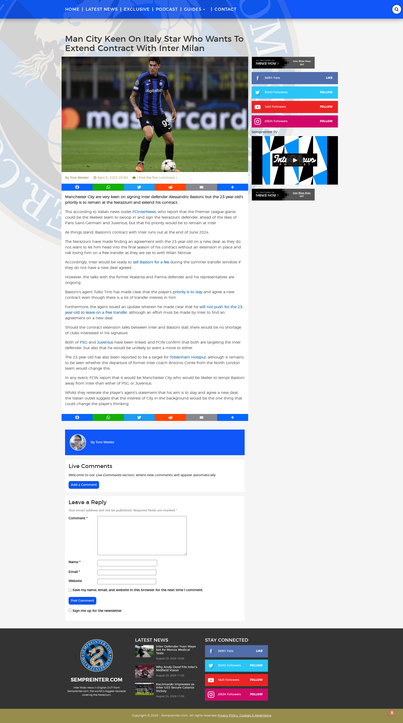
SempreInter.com (96, 679)
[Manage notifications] (392, 712)
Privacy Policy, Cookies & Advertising (244, 715)
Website (75, 581)
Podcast (167, 9)
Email (74, 572)
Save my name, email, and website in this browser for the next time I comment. (138, 590)
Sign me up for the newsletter (97, 611)
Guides (193, 9)
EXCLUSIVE (137, 9)
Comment (78, 518)
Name (74, 562)
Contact (226, 9)
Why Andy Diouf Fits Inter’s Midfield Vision (176, 669)
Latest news (102, 9)
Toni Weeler (79, 177)
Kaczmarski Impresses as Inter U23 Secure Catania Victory (175, 688)
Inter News (302, 61)
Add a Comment (84, 484)
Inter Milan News (302, 193)
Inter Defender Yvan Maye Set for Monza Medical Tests (176, 650)
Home (72, 9)
